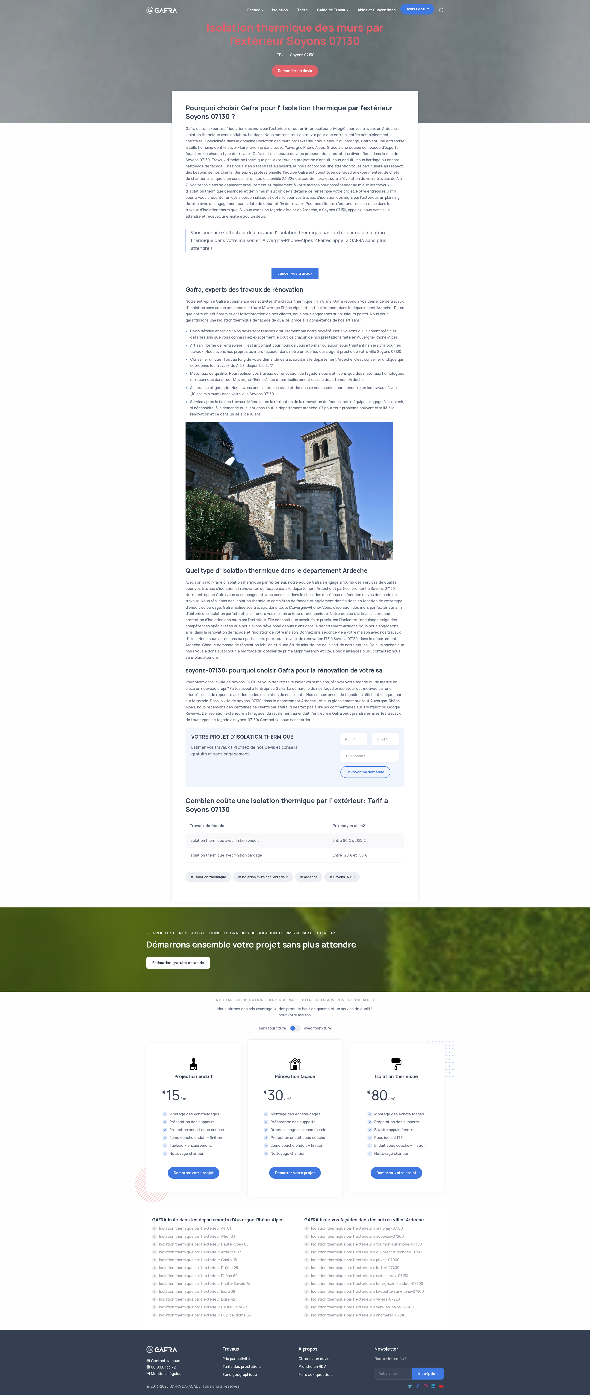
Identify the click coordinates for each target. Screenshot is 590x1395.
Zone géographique (239, 1374)
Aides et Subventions (377, 9)
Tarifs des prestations (242, 1366)
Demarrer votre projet (194, 1172)
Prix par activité (236, 1358)
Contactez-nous (165, 1360)
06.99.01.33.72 (163, 1367)
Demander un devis (295, 70)
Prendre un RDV (312, 1366)
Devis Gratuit (417, 9)
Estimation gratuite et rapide (178, 962)
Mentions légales (165, 1373)
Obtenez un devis (313, 1358)
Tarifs (302, 9)
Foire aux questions (315, 1374)
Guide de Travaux (332, 9)
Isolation (280, 9)
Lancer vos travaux (294, 273)
